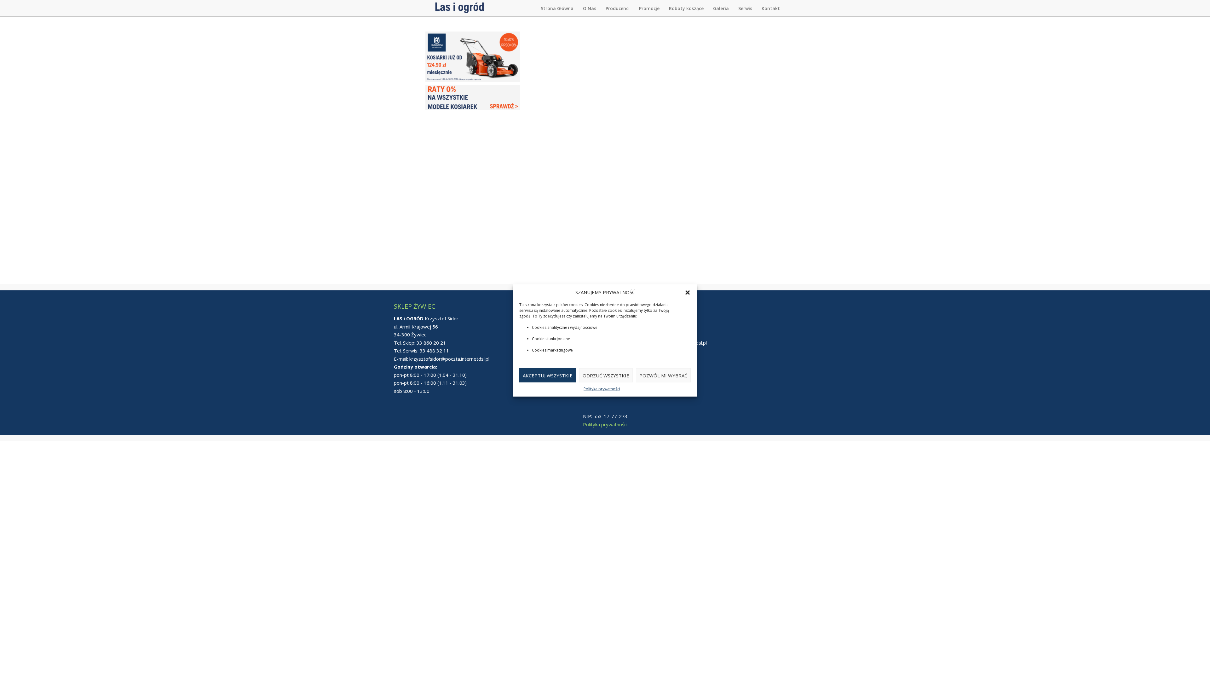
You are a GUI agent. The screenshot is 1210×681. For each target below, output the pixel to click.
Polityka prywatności (602, 389)
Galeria (721, 8)
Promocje (649, 8)
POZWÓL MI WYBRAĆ (663, 375)
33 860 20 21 (431, 343)
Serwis (745, 8)
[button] (687, 292)
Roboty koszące (686, 8)
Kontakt (771, 8)
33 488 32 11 (434, 350)
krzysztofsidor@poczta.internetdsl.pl (449, 359)
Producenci (618, 8)
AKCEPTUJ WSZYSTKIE (548, 375)
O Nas (589, 8)
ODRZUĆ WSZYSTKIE (606, 375)
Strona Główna (557, 8)
